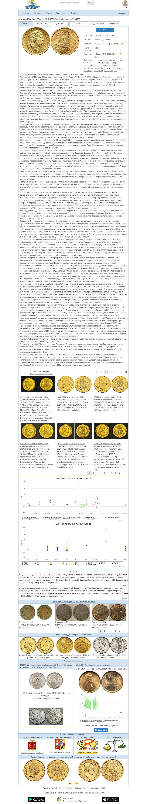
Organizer (49, 13)
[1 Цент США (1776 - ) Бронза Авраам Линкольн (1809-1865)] (101, 697)
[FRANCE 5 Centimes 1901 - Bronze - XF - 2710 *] (72, 612)
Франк (100, 35)
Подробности (101, 730)
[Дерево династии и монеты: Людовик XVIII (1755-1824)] (97, 57)
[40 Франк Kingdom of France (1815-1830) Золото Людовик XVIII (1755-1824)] (38, 384)
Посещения (114, 24)
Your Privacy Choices (92, 793)
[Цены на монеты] (114, 745)
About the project (49, 793)
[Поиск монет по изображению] (59, 799)
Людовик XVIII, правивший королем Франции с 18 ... (40, 575)
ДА (70, 783)
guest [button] (125, 7)
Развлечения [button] (61, 13)
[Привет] (32, 4)
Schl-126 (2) (98, 71)
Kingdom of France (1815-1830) (106, 44)
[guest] (126, 3)
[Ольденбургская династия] (60, 745)
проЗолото (107, 40)
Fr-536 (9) (113, 63)
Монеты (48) (42, 24)
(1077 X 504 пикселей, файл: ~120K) (107, 444)
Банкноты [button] (37, 13)
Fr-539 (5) (98, 65)
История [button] (74, 13)
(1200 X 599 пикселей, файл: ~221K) (71, 397)
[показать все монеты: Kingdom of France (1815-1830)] (122, 44)
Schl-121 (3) (88, 68)
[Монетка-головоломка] (87, 745)
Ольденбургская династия (60, 752)
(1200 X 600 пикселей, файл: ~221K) (107, 397)
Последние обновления (73, 661)
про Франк (110, 35)
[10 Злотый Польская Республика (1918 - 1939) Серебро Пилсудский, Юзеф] (46, 680)
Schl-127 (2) (108, 71)
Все (115, 71)
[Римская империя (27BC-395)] (32, 745)
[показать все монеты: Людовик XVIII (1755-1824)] (121, 54)
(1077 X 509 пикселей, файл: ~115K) (34, 397)
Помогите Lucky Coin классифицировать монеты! (51, 757)
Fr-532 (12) (117, 60)
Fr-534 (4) (107, 65)
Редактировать (97, 24)
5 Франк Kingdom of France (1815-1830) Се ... (110, 655)
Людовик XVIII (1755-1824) (106, 54)
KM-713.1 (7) (88, 65)
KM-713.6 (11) (103, 63)
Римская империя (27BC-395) (32, 753)
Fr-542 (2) (107, 68)
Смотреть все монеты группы (41, 374)
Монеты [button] (26, 13)
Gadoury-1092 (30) (105, 60)
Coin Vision (68, 798)
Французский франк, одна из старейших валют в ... (40, 588)
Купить (79, 24)
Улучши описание (105, 30)
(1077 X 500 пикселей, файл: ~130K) (71, 444)
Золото (97, 40)
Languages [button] (121, 13)
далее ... (125, 585)
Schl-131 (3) (98, 68)
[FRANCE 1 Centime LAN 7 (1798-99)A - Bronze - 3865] (36, 612)
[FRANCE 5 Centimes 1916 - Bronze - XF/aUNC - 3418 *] (109, 612)
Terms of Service (64, 793)
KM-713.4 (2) (117, 68)
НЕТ (76, 783)
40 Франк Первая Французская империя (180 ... (37, 655)
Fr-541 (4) (115, 65)
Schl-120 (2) (88, 71)
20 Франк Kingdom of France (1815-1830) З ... (73, 655)
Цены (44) (59, 24)
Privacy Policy (78, 793)
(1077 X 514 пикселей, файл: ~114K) (34, 444)
